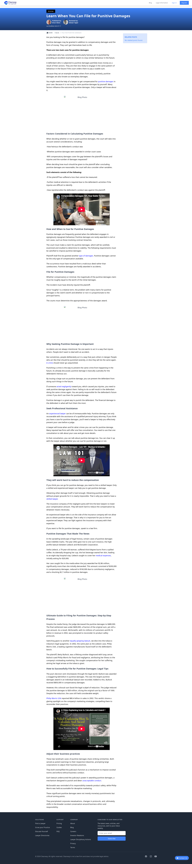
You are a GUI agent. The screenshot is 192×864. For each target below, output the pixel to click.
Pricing (59, 823)
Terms (72, 847)
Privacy (73, 843)
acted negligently (63, 386)
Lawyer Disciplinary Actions (80, 839)
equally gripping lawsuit (80, 641)
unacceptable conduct (91, 780)
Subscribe (111, 838)
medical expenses (103, 555)
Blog (150, 3)
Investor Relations (77, 835)
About (72, 823)
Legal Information (162, 3)
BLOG (57, 33)
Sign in (174, 3)
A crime (49, 363)
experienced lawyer (57, 413)
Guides (59, 827)
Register (184, 3)
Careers (73, 831)
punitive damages (105, 81)
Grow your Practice (42, 827)
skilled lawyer (52, 499)
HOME (50, 33)
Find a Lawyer (40, 823)
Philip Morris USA (53, 698)
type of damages (86, 256)
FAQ (58, 831)
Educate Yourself (41, 831)
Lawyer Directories (42, 835)
